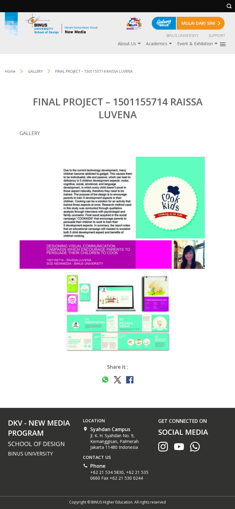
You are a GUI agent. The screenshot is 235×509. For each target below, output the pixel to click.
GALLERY (35, 71)
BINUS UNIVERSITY (182, 35)
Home (10, 71)
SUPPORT (216, 35)
